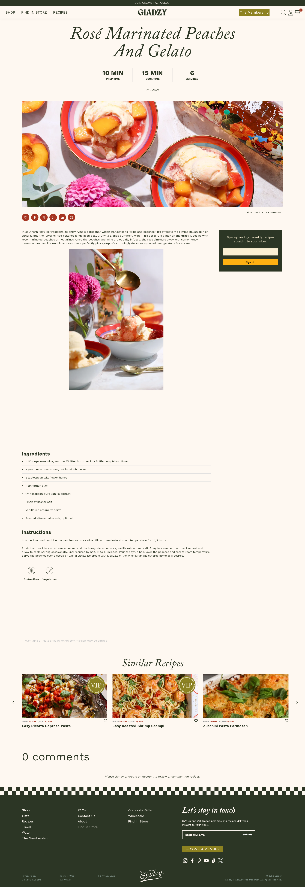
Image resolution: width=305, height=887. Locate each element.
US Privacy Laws (106, 876)
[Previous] (13, 702)
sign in (119, 776)
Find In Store (34, 12)
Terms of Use (67, 876)
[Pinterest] (199, 861)
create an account (141, 776)
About (82, 821)
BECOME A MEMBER (202, 849)
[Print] (71, 217)
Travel (26, 827)
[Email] (62, 217)
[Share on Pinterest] (53, 217)
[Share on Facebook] (34, 217)
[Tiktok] (213, 861)
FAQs (82, 810)
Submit (247, 834)
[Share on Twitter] (44, 217)
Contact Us (86, 816)
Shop (10, 12)
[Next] (296, 702)
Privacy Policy (29, 876)
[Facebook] (192, 861)
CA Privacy (65, 880)
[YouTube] (206, 861)
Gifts (25, 816)
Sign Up (251, 262)
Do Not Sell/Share (31, 880)
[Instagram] (185, 861)
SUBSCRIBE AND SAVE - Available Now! (152, 2)
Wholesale (136, 816)
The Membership (254, 12)
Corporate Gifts (140, 810)
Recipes (60, 12)
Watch (27, 832)
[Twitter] (220, 861)
